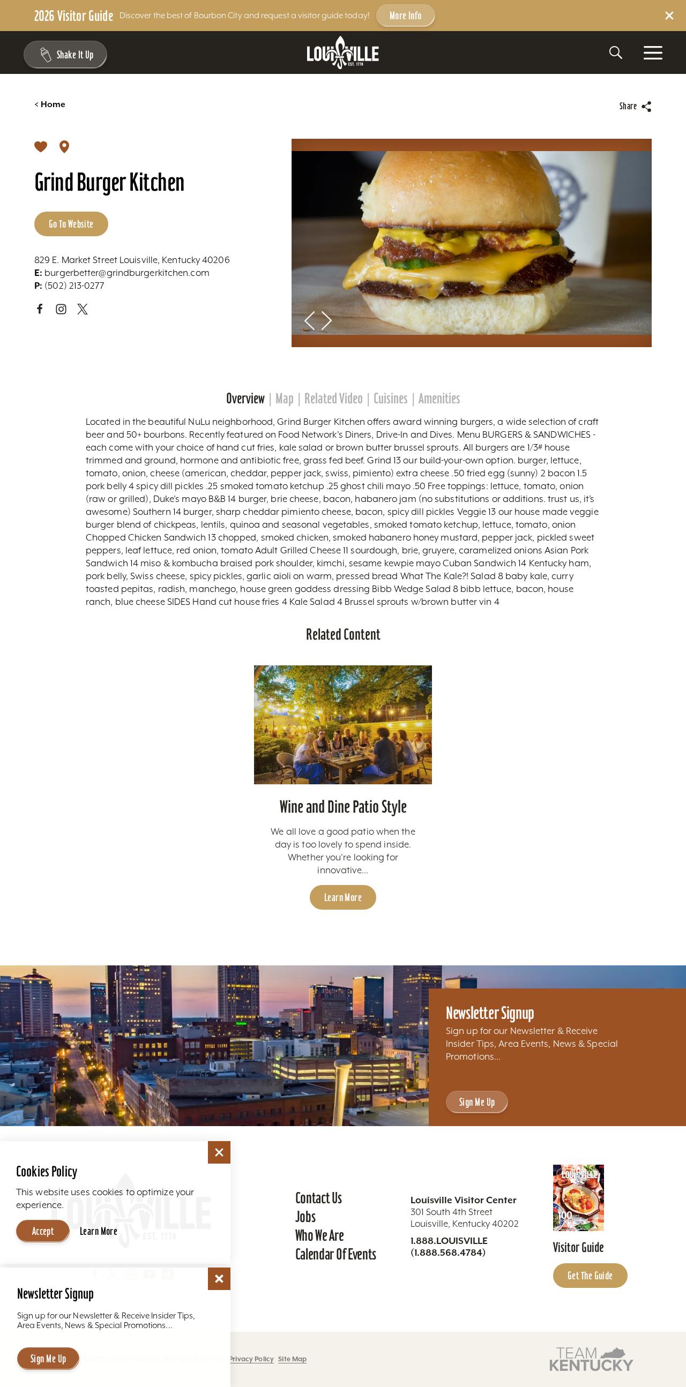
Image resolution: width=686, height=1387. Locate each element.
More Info (406, 15)
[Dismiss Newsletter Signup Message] (219, 1279)
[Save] (40, 146)
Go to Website (71, 224)
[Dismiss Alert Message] (669, 15)
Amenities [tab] (439, 399)
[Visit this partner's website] (592, 1358)
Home (49, 104)
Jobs (305, 1216)
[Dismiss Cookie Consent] (219, 1152)
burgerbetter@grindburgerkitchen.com (122, 273)
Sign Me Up (477, 1102)
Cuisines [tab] (391, 399)
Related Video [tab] (333, 399)
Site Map (292, 1358)
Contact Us (318, 1197)
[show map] (64, 146)
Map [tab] (284, 399)
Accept (43, 1231)
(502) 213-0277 (69, 285)
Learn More (343, 897)
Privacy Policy (251, 1358)
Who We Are (319, 1235)
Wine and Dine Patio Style (343, 806)
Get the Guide (590, 1275)
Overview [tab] (245, 399)
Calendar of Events (335, 1254)
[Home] (343, 53)
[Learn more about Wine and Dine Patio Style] (343, 724)
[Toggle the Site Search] (615, 52)
